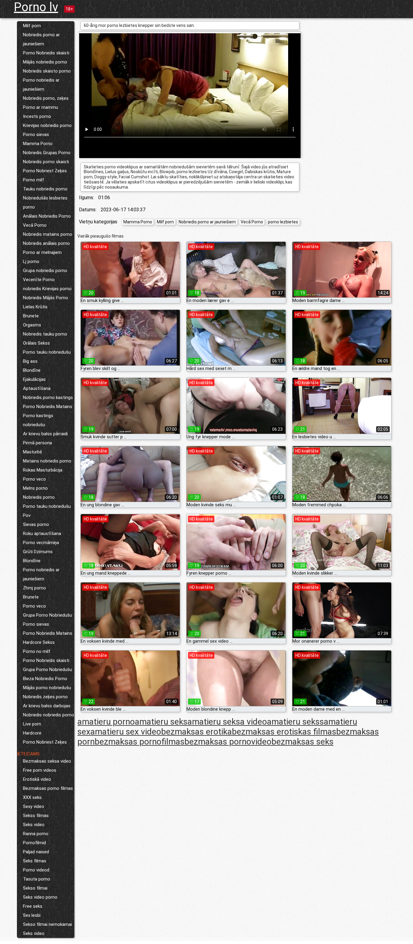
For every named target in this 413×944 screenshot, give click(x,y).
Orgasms (32, 325)
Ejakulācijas (34, 379)
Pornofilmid (34, 842)
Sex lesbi (32, 915)
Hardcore (32, 733)
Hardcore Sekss (39, 642)
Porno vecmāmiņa (41, 542)
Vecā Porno (35, 225)
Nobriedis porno (39, 497)
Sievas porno (36, 524)
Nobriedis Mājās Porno (45, 297)
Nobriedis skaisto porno (47, 71)
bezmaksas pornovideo (228, 742)
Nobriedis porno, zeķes (46, 98)
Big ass (30, 361)
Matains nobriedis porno (47, 461)
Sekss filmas (36, 815)
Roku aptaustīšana (42, 533)
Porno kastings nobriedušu (38, 420)
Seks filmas (34, 861)
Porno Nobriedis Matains (47, 406)
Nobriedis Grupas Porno (46, 152)
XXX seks (32, 797)
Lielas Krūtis (35, 307)
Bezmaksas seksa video (47, 761)
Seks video (33, 824)
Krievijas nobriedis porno (47, 125)
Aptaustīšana (36, 388)
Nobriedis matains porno (47, 234)
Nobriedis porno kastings (48, 397)
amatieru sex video (125, 732)
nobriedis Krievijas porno (47, 288)
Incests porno (37, 116)
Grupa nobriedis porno (45, 270)
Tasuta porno (36, 879)
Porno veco (34, 479)
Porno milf (33, 180)
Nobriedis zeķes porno (45, 696)
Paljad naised (36, 852)
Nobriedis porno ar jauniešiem (41, 39)
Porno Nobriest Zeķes (45, 171)
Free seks (32, 906)
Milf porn (32, 25)
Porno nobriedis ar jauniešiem (41, 84)
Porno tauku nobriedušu (47, 352)
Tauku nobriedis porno (45, 189)
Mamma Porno (38, 143)
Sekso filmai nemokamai (47, 924)
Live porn (32, 724)
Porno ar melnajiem (42, 252)
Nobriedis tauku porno (45, 334)
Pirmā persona (37, 443)
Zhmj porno (34, 588)
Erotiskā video (37, 779)
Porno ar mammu (40, 107)
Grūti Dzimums (38, 551)
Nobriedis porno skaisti (46, 161)
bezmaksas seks (302, 742)
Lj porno (31, 261)
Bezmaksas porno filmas (48, 788)
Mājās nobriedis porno (45, 62)
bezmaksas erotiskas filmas (284, 732)
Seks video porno (40, 897)
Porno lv (36, 7)
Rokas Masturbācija (42, 470)
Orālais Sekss (36, 343)
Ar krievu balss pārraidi (45, 433)
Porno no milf (36, 651)
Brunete (31, 316)
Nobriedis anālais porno (46, 243)
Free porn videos (39, 770)
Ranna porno (35, 833)
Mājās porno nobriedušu (47, 687)
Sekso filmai (35, 888)
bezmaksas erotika (196, 732)
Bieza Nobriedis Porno (45, 678)
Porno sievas (36, 134)
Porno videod (36, 870)
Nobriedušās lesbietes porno (45, 202)
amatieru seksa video (227, 722)
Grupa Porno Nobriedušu (47, 615)
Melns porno (35, 488)
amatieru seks (161, 722)
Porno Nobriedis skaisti (46, 53)
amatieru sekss (295, 722)
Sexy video (33, 806)
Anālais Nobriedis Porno (47, 216)
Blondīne (32, 370)
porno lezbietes (283, 221)
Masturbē (32, 452)
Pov (27, 515)
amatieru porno (106, 722)
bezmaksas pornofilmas (139, 742)
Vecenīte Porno (39, 279)
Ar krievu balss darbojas (46, 706)
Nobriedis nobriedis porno (48, 715)
